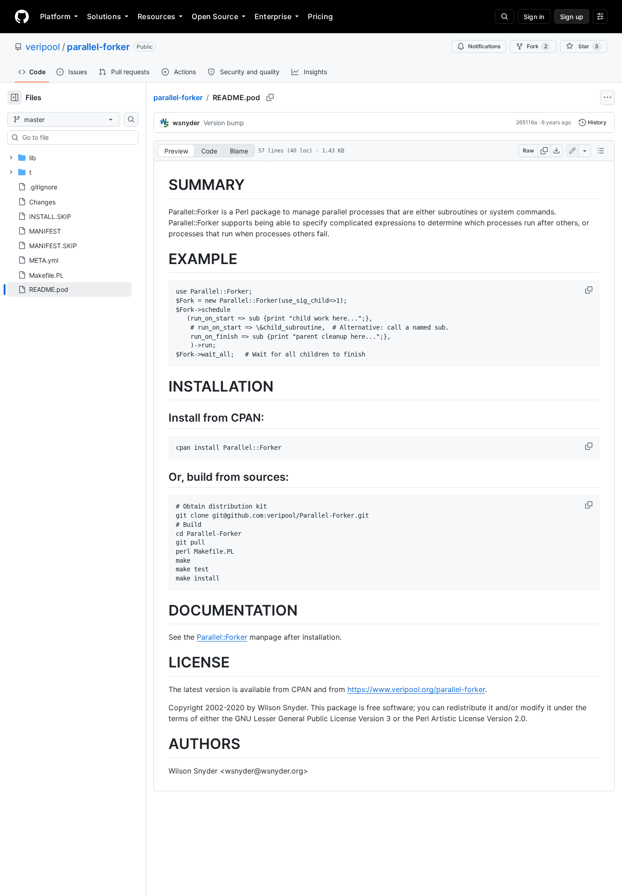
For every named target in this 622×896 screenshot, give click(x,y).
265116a (526, 122)
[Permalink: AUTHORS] (162, 744)
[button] (589, 290)
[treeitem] (69, 289)
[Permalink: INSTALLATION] (162, 386)
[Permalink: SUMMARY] (162, 184)
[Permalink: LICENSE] (162, 663)
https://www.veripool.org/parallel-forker (416, 689)
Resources (156, 16)
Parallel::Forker (222, 636)
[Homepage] (22, 16)
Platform (55, 16)
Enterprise (273, 16)
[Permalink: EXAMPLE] (162, 259)
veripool (42, 46)
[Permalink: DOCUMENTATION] (162, 610)
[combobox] (76, 137)
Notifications (484, 46)
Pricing (320, 16)
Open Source (215, 16)
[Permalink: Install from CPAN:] (162, 418)
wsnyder (186, 123)
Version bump (224, 123)
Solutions (104, 16)
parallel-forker (98, 46)
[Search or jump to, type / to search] (504, 16)
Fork (537, 46)
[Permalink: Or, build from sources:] (162, 477)
